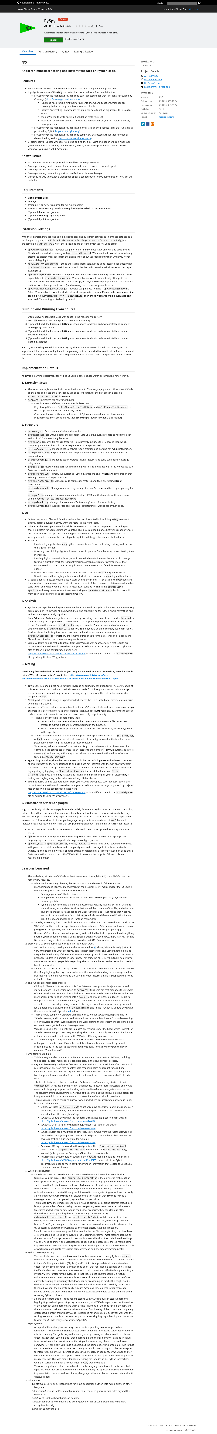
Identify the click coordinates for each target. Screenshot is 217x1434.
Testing (41, 9)
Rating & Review (83, 51)
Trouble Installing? (73, 38)
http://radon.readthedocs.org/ (75, 138)
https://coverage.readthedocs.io (63, 99)
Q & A (65, 51)
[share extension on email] (152, 125)
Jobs (161, 1425)
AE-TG (48, 26)
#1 (95, 947)
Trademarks (192, 1425)
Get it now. (194, 9)
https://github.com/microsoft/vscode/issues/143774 (68, 1128)
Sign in (160, 3)
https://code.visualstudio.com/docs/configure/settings (56, 653)
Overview (27, 51)
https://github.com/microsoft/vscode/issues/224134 (68, 1142)
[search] (199, 3)
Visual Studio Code (26, 9)
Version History (47, 51)
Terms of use (179, 1425)
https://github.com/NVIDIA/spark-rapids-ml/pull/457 (68, 1160)
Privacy (169, 1425)
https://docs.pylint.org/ (67, 131)
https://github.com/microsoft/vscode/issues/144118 (68, 1121)
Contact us (153, 1425)
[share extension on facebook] (148, 125)
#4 (69, 1011)
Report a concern (166, 117)
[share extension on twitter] (143, 125)
